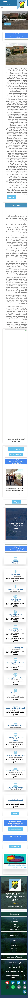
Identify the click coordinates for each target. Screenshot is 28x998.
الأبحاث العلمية (14, 927)
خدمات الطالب (14, 943)
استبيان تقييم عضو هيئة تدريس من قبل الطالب (17, 866)
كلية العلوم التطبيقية (15, 787)
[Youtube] (7, 982)
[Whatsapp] (13, 987)
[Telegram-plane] (24, 987)
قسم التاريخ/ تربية (15, 629)
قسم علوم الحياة (15, 614)
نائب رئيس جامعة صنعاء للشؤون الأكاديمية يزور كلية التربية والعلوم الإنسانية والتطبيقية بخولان (14, 490)
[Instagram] (7, 987)
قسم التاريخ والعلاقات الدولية (15, 739)
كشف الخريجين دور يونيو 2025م (15, 620)
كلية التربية (15, 561)
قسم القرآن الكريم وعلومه (15, 707)
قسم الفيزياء (15, 574)
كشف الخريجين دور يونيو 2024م (15, 579)
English (5, 1)
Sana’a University (15, 904)
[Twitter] (18, 982)
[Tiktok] (19, 987)
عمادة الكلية (14, 951)
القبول (15, 924)
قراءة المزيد (6, 24)
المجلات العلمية (14, 929)
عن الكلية (14, 919)
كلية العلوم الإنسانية (15, 725)
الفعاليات (14, 940)
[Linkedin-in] (13, 982)
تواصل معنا (14, 948)
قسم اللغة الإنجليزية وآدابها (15, 755)
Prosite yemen (18, 907)
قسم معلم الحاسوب (15, 647)
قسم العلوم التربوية (15, 589)
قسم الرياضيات (15, 599)
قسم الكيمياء (15, 692)
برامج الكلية (14, 921)
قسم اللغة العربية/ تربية (15, 662)
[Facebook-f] (24, 982)
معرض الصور (14, 945)
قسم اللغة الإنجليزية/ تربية (15, 677)
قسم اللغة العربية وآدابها (15, 770)
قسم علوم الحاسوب (15, 800)
